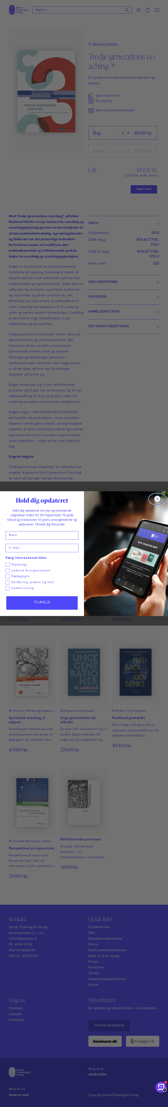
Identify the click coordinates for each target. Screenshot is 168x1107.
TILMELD (42, 602)
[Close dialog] (157, 499)
